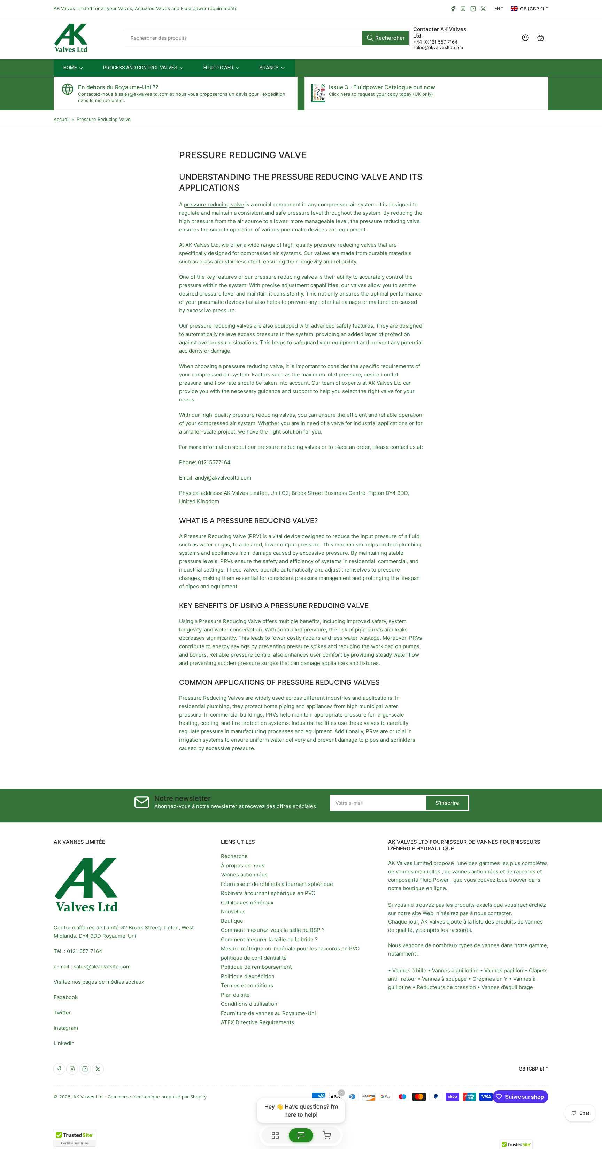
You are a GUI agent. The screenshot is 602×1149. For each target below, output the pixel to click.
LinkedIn (64, 1043)
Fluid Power (434, 879)
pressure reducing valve (214, 204)
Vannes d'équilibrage (507, 987)
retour (408, 978)
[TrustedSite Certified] (74, 1138)
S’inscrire (447, 802)
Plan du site (235, 994)
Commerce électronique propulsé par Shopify (157, 1097)
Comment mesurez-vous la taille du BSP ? (273, 930)
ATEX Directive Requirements (257, 1022)
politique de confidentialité (254, 958)
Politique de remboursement (256, 967)
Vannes (493, 970)
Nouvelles (233, 911)
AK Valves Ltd (88, 1097)
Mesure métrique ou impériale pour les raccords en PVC (290, 948)
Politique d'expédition (248, 976)
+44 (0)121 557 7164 (435, 42)
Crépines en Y (490, 978)
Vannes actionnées (244, 874)
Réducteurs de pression (446, 987)
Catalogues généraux (247, 902)
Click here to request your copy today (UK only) (381, 94)
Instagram (66, 1028)
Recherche (234, 856)
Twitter (62, 1012)
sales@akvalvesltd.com (438, 47)
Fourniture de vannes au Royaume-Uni (268, 1013)
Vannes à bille (409, 970)
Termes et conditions (247, 985)
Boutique (232, 921)
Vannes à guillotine (455, 970)
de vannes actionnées (472, 871)
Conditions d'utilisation (249, 1004)
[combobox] (267, 38)
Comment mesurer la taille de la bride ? (269, 939)
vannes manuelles (418, 871)
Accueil (61, 119)
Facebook (66, 997)
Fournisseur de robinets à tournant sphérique (277, 884)
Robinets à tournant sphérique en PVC (268, 893)
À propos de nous (242, 865)
